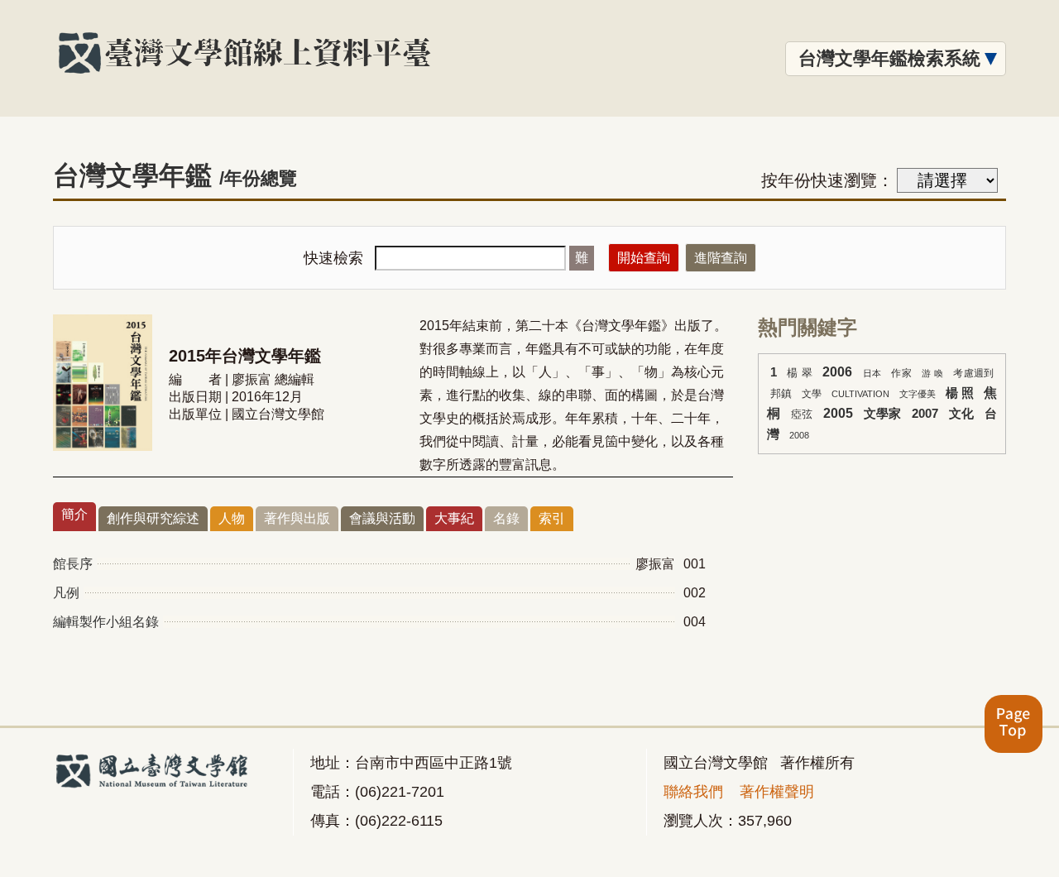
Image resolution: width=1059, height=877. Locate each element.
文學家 (883, 413)
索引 (552, 518)
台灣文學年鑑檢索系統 (889, 58)
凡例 (66, 593)
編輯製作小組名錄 (106, 622)
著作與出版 (297, 518)
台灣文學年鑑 (175, 175)
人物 (231, 518)
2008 (799, 435)
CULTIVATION (860, 394)
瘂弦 (802, 414)
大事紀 (454, 518)
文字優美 (917, 394)
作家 (901, 373)
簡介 (74, 514)
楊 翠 (799, 373)
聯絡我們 (693, 792)
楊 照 (960, 393)
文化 (962, 413)
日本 (872, 373)
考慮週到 (973, 373)
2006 (837, 372)
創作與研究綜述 (153, 518)
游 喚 (932, 373)
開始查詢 (643, 258)
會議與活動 (382, 518)
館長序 (73, 564)
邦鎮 (781, 393)
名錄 (506, 518)
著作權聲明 (777, 792)
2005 (838, 413)
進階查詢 (720, 258)
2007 (925, 413)
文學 (812, 394)
